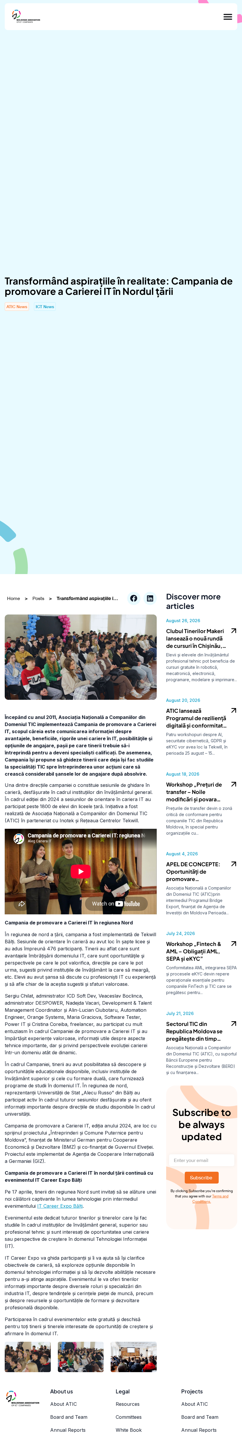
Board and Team (68, 1417)
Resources (128, 1404)
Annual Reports (68, 1430)
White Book (129, 1430)
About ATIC (63, 1404)
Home (13, 598)
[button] (133, 598)
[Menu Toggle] (228, 17)
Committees (129, 1417)
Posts (38, 598)
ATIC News (16, 306)
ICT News (45, 306)
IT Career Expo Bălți (60, 1206)
